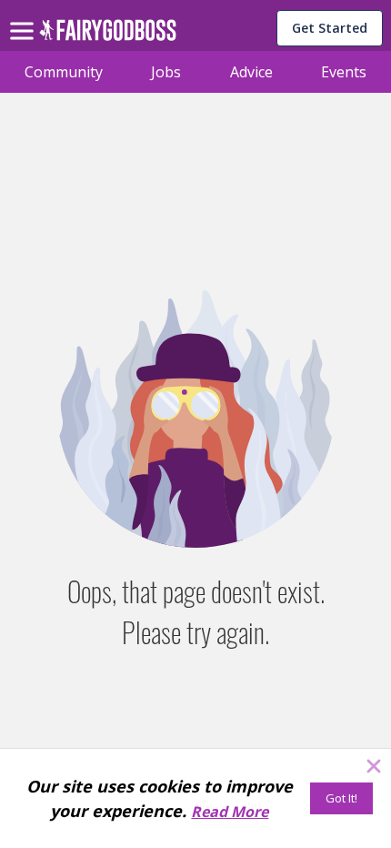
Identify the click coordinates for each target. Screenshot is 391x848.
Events (343, 72)
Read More (229, 812)
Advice (251, 72)
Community (64, 72)
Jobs (166, 72)
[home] (107, 35)
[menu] (24, 16)
